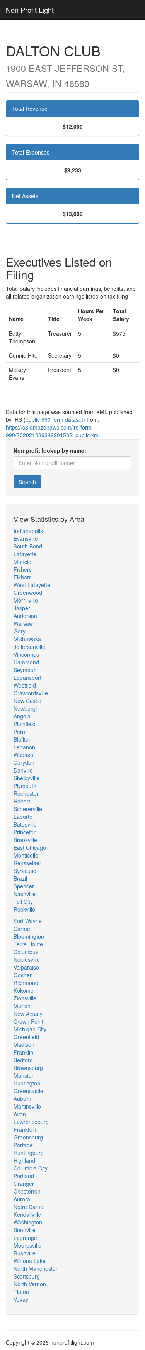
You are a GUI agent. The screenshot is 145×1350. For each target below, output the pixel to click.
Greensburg (28, 1137)
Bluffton (23, 739)
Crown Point (28, 1021)
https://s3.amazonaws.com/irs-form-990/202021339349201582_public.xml (53, 431)
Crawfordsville (31, 693)
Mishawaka (27, 639)
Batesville (25, 824)
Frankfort (25, 1129)
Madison (24, 1044)
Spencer (24, 886)
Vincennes (26, 654)
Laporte (23, 816)
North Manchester (36, 1268)
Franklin (23, 1052)
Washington (28, 1222)
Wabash (23, 755)
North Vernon (30, 1284)
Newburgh (26, 708)
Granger (24, 1183)
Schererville (28, 809)
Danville (23, 770)
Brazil (20, 878)
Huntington (27, 1083)
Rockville (24, 909)
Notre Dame (28, 1207)
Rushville (25, 1253)
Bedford (23, 1060)
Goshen (23, 975)
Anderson (25, 616)
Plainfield (25, 724)
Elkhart (22, 577)
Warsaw (23, 623)
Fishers (23, 569)
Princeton (25, 832)
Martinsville (27, 1106)
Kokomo (24, 990)
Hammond (26, 662)
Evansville (26, 538)
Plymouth (25, 786)
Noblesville (27, 959)
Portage (23, 1145)
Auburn (22, 1098)
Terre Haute (28, 944)
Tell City (23, 901)
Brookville (25, 840)
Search (27, 482)
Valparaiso (26, 967)
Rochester (26, 793)
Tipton (21, 1292)
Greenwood (28, 592)
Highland (24, 1160)
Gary (20, 631)
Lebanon (24, 747)
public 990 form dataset (54, 419)
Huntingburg (29, 1152)
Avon (20, 1114)
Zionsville (25, 998)
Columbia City (31, 1168)
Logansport (27, 677)
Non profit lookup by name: (50, 450)
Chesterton (27, 1191)
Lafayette (25, 554)
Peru (19, 731)
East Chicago (30, 847)
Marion (22, 1006)
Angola (22, 716)
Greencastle (28, 1091)
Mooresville (27, 1245)
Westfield (25, 685)
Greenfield (26, 1037)
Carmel (22, 928)
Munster (24, 1075)
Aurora (22, 1199)
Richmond (26, 983)
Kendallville (27, 1214)
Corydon (24, 762)
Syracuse (25, 871)
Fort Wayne (28, 921)
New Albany (28, 1013)
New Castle (27, 701)
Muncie (22, 561)
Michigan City (30, 1029)
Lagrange (25, 1237)
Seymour (25, 670)
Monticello (26, 855)
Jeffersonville (29, 646)
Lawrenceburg (31, 1122)
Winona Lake (30, 1261)
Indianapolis (28, 531)
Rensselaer (27, 863)
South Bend (28, 546)
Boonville (25, 1230)
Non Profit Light (30, 10)
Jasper (22, 608)
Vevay (21, 1299)
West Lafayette (32, 585)
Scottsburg (27, 1276)
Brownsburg (28, 1068)
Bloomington (29, 936)
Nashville (25, 894)
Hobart (22, 801)
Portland (24, 1176)
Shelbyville (26, 778)
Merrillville (26, 600)
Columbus (26, 952)
